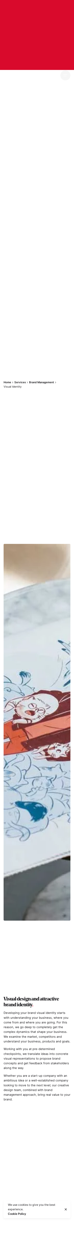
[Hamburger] (65, 75)
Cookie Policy (17, 1214)
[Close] (65, 1209)
